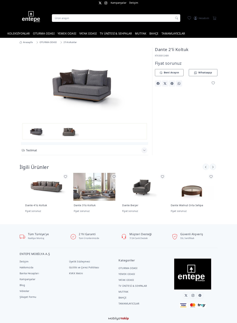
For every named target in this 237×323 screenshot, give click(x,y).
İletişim (133, 2)
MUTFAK (140, 33)
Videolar (24, 291)
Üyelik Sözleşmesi (79, 261)
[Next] (144, 85)
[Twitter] (186, 295)
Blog (22, 285)
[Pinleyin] (172, 83)
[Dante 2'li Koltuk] (85, 84)
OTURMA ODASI (43, 33)
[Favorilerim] (188, 18)
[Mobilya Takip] (118, 318)
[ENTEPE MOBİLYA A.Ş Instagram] (105, 2)
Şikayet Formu (28, 297)
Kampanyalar (118, 2)
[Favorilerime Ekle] (213, 83)
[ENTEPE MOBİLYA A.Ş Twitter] (100, 2)
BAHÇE (153, 33)
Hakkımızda (26, 267)
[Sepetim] (213, 18)
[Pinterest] (200, 295)
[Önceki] (213, 167)
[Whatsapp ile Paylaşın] (179, 83)
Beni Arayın (171, 72)
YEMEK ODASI (67, 33)
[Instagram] (193, 295)
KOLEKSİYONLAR (18, 33)
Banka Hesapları (29, 273)
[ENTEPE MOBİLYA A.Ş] (32, 17)
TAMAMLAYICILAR (173, 33)
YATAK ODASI (88, 33)
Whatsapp (205, 72)
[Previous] (25, 85)
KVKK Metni (76, 273)
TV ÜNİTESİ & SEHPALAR (116, 33)
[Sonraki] (206, 167)
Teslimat (31, 150)
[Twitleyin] (165, 83)
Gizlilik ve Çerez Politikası (84, 267)
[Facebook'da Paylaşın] (158, 83)
